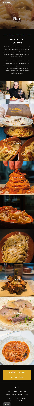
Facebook (15, 387)
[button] (17, 375)
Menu (29, 3)
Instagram (18, 387)
